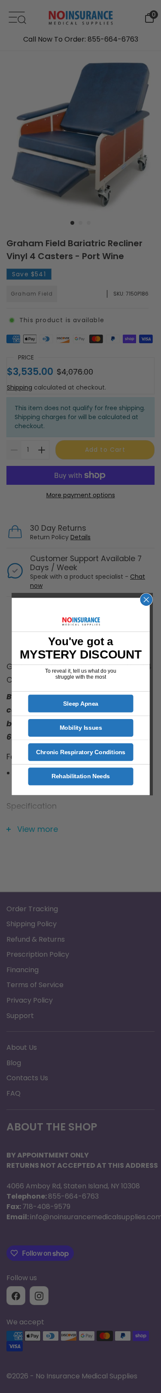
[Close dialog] (146, 599)
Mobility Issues (80, 728)
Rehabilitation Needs (80, 776)
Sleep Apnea (80, 703)
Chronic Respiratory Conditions (80, 752)
